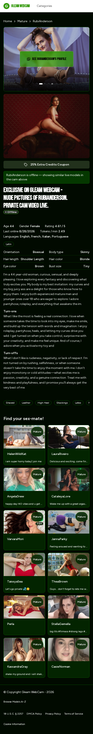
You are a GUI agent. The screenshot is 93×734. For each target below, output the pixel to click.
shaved (10, 402)
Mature (22, 21)
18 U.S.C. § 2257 (13, 713)
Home (7, 21)
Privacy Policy (53, 713)
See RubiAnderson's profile (50, 60)
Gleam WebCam (17, 6)
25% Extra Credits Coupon (52, 166)
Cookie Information (14, 724)
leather (26, 402)
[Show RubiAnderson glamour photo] (52, 84)
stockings (62, 402)
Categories (44, 6)
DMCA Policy (34, 713)
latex (78, 402)
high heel (43, 402)
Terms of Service (73, 713)
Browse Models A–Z (14, 701)
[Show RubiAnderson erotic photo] (41, 84)
